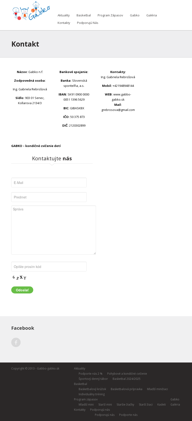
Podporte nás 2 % (91, 374)
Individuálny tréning (92, 394)
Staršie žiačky (125, 404)
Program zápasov (110, 15)
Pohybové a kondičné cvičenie (127, 374)
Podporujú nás (87, 23)
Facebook (16, 342)
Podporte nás (128, 415)
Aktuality (64, 15)
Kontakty (64, 23)
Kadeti (161, 404)
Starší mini (105, 404)
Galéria (151, 15)
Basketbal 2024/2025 (126, 379)
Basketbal (84, 15)
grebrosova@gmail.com (118, 110)
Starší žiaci (146, 404)
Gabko (135, 15)
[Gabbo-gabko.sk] (30, 10)
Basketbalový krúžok (92, 389)
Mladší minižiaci (157, 389)
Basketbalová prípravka (126, 389)
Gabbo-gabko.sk (48, 368)
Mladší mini (86, 404)
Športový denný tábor (93, 379)
